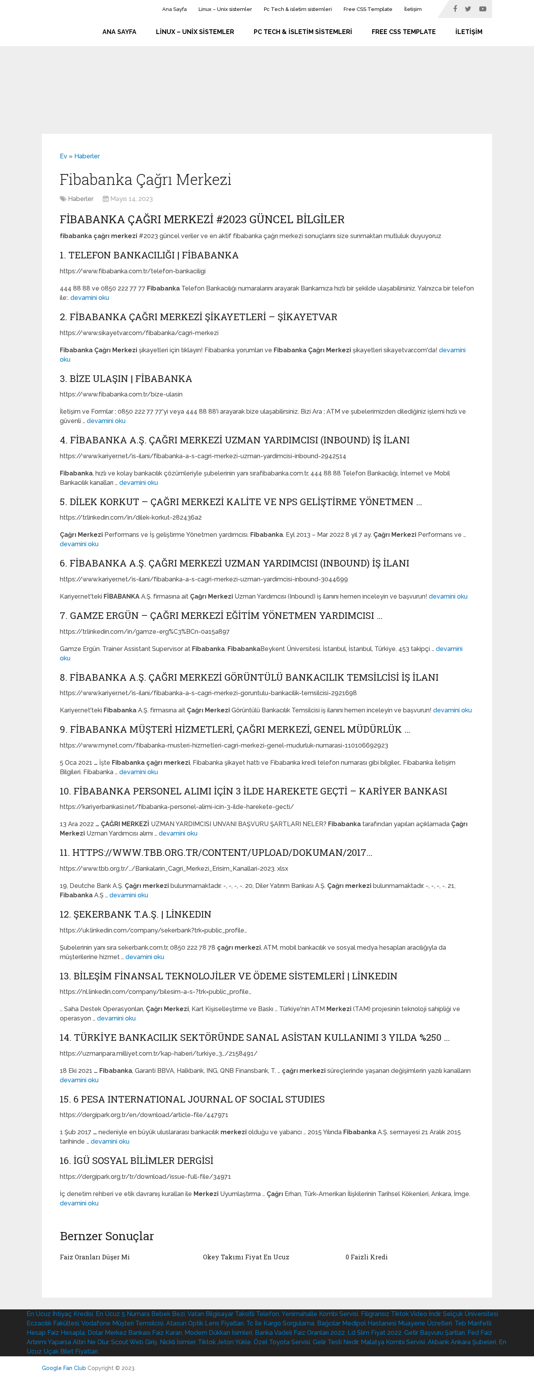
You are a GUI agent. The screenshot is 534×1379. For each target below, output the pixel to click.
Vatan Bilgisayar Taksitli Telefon (233, 1314)
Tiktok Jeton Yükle (224, 1342)
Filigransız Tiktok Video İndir (400, 1314)
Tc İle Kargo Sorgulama (280, 1323)
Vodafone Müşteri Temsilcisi (122, 1323)
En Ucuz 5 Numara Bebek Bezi (140, 1314)
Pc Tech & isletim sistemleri (298, 9)
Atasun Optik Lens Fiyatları (205, 1323)
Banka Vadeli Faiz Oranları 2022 (300, 1332)
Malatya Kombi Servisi (393, 1342)
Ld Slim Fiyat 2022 (374, 1332)
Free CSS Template (368, 9)
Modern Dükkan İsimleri (218, 1332)
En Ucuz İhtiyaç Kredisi (60, 1314)
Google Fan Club (64, 1368)
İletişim (413, 9)
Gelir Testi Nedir (335, 1342)
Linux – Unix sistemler (225, 9)
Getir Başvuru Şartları (434, 1332)
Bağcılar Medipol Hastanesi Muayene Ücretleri (384, 1323)
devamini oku (89, 297)
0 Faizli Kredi (367, 1257)
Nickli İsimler (177, 1342)
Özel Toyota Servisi (282, 1342)
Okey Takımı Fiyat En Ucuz (246, 1257)
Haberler (87, 156)
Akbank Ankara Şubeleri (462, 1342)
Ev (63, 156)
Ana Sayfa (174, 9)
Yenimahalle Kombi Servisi (319, 1314)
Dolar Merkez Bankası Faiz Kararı (135, 1332)
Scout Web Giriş (134, 1342)
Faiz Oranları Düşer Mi (95, 1257)
